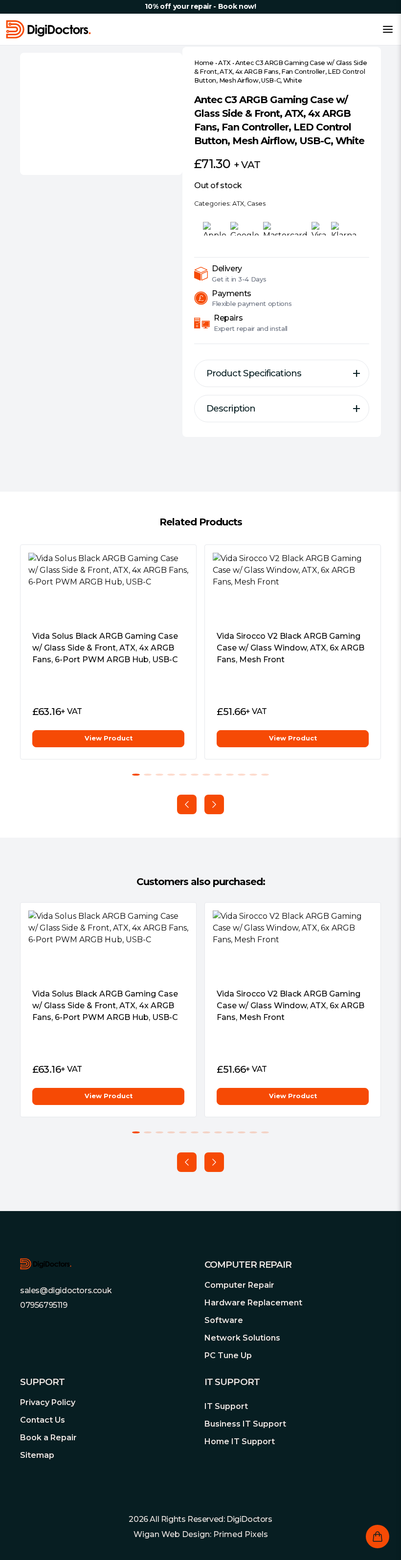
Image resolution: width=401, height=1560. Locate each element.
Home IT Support (239, 1441)
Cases (256, 203)
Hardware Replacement (253, 1302)
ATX (224, 62)
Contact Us (42, 1420)
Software (223, 1320)
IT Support (226, 1406)
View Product (109, 738)
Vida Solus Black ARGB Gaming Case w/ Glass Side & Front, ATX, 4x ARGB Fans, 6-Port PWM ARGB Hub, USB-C (105, 647)
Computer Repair (239, 1285)
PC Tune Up (228, 1355)
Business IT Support (245, 1424)
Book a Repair (48, 1437)
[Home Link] (48, 29)
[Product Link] (108, 587)
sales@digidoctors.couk (65, 1290)
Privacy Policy (47, 1402)
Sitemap (37, 1455)
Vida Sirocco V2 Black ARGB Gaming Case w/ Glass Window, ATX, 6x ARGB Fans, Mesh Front (290, 647)
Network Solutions (242, 1338)
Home (204, 62)
